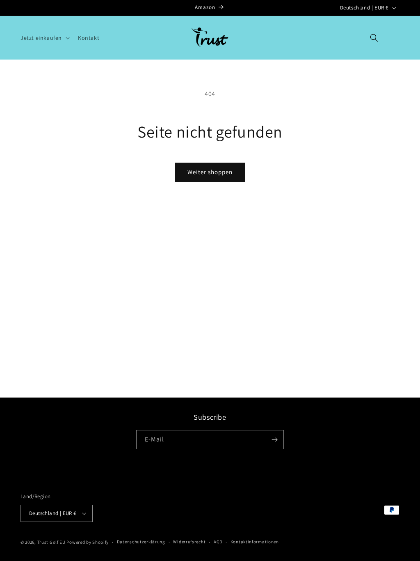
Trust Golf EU (51, 542)
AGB (218, 542)
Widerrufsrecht (189, 542)
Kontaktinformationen (255, 542)
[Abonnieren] (274, 439)
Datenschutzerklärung (141, 542)
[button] (44, 37)
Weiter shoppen (210, 172)
